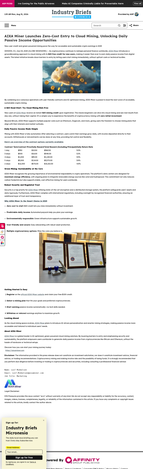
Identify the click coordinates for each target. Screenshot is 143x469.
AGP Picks (7, 3)
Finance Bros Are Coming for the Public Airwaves (29, 3)
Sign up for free (24, 457)
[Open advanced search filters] (124, 25)
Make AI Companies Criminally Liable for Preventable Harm (93, 3)
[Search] (119, 25)
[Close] (44, 420)
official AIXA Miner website (32, 294)
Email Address (13, 447)
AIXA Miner (113, 51)
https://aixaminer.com (14, 350)
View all (137, 3)
